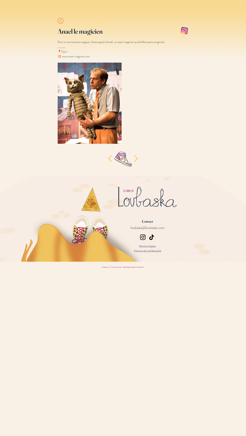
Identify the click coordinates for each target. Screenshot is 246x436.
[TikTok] (151, 237)
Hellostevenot (140, 267)
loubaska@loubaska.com (148, 227)
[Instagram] (142, 237)
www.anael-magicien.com (76, 56)
